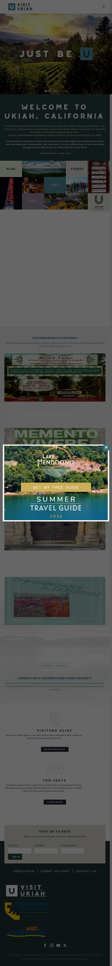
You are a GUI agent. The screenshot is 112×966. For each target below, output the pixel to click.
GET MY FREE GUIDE (56, 487)
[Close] (106, 447)
